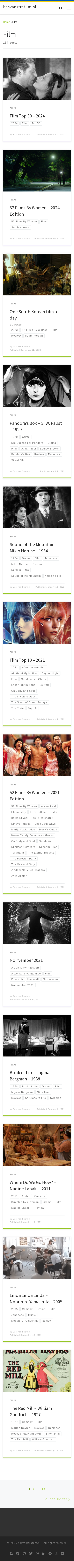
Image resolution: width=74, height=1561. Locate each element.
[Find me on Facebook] (17, 1553)
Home (6, 22)
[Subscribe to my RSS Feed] (11, 1553)
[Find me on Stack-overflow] (56, 1553)
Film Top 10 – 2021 (27, 660)
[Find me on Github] (24, 1553)
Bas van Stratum (21, 135)
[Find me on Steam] (62, 1553)
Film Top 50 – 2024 (27, 116)
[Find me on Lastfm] (37, 1553)
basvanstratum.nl (29, 1543)
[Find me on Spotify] (50, 1553)
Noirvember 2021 (26, 960)
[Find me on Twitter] (30, 1553)
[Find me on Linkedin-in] (43, 1553)
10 (43, 1489)
